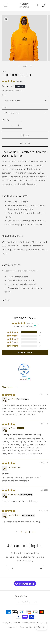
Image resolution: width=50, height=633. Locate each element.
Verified (23, 379)
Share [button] (7, 300)
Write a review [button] (25, 352)
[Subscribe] (41, 568)
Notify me (25, 143)
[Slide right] (31, 66)
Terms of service (26, 627)
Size (3, 95)
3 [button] (26, 532)
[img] (8, 394)
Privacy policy (12, 627)
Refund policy (42, 623)
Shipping (5, 90)
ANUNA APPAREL (14, 623)
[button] (5, 5)
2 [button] (21, 532)
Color (4, 107)
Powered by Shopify (28, 623)
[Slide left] (19, 66)
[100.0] (23, 369)
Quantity (5, 119)
